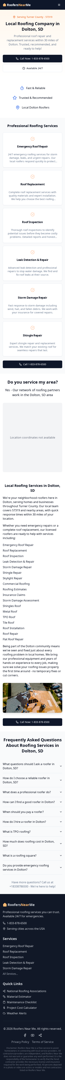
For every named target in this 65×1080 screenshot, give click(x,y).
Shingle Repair (12, 573)
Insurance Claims (14, 595)
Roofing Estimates (15, 589)
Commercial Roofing (16, 584)
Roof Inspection (13, 556)
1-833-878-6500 (17, 923)
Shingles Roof (12, 606)
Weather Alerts (17, 1013)
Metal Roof (10, 611)
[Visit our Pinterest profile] (40, 1035)
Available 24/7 (35, 68)
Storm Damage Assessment (21, 600)
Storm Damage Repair (17, 567)
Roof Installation (13, 628)
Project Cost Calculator (22, 1008)
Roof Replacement (15, 550)
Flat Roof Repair (13, 639)
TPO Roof (9, 617)
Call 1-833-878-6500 (34, 364)
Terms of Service (43, 1042)
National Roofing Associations (26, 991)
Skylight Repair (12, 578)
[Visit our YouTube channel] (32, 1035)
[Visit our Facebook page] (25, 1035)
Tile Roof (8, 622)
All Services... (10, 974)
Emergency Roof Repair (18, 545)
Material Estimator (19, 997)
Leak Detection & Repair (18, 561)
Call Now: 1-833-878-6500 (34, 58)
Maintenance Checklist (22, 1002)
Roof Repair (10, 634)
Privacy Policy (20, 1042)
